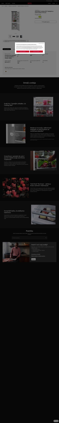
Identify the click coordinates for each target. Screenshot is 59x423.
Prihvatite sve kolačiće (36, 51)
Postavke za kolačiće (23, 51)
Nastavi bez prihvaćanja (41, 43)
